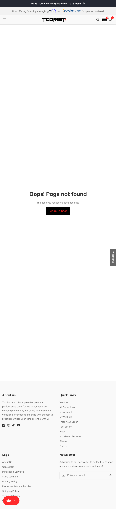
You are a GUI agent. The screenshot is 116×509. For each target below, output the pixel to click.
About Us (7, 462)
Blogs (63, 431)
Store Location (10, 476)
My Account (66, 412)
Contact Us (8, 466)
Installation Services (70, 436)
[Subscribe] (110, 475)
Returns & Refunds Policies (16, 486)
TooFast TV (66, 426)
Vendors (64, 402)
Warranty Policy (10, 500)
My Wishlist (66, 417)
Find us (63, 446)
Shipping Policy (10, 491)
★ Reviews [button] (113, 257)
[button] (105, 19)
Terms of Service (11, 496)
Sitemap (64, 441)
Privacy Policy (9, 481)
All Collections (67, 407)
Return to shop (58, 210)
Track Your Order (69, 421)
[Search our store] (98, 20)
